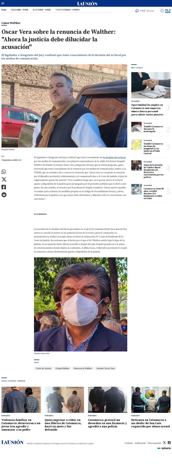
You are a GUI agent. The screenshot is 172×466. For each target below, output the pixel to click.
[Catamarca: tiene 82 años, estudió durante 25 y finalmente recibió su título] (136, 189)
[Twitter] (15, 179)
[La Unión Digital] (87, 3)
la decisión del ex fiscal (114, 157)
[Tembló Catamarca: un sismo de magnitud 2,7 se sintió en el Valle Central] (136, 144)
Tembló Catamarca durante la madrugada (153, 129)
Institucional (140, 443)
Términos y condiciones (77, 443)
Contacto (129, 443)
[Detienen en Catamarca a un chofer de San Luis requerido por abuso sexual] (151, 400)
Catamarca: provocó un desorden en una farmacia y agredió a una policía (107, 423)
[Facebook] (15, 187)
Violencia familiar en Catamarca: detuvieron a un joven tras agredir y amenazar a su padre (20, 425)
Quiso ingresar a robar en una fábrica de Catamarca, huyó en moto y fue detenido (63, 425)
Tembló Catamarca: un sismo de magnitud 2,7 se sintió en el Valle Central (153, 149)
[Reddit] (15, 195)
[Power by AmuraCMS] (164, 448)
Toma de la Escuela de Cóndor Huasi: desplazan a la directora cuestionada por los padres (154, 171)
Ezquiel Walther (62, 368)
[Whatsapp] (15, 172)
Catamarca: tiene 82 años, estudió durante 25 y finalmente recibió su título (154, 194)
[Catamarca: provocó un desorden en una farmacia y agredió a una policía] (107, 400)
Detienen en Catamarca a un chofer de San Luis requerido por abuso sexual (150, 423)
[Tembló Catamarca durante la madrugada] (136, 127)
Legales (90, 443)
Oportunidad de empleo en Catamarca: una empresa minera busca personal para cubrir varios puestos (147, 109)
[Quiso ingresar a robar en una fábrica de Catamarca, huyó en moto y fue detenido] (64, 400)
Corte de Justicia (43, 368)
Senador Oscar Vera (105, 368)
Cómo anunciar (154, 443)
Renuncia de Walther (83, 368)
